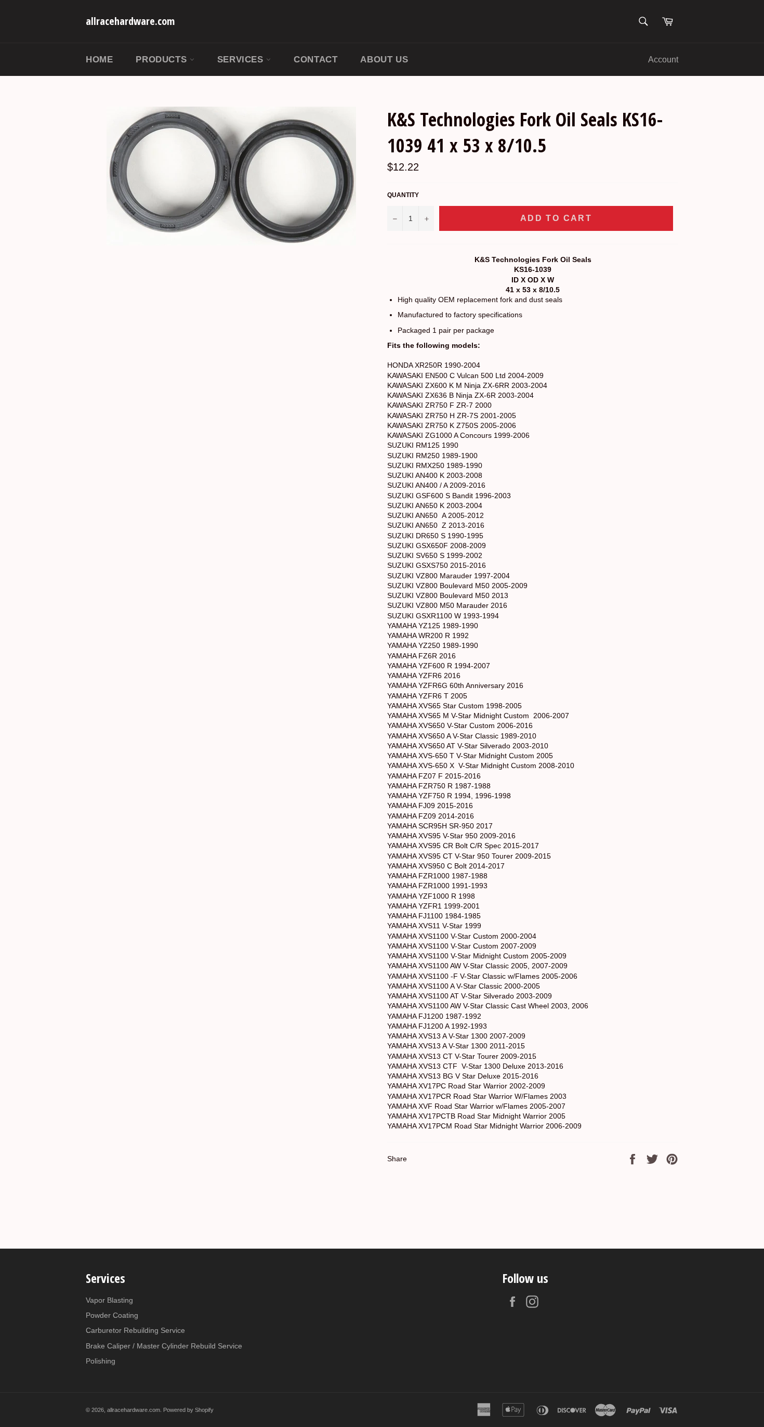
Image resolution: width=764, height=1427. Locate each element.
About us (384, 59)
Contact (315, 59)
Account (663, 59)
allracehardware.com (130, 21)
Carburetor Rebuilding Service (135, 1330)
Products (162, 59)
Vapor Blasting (109, 1300)
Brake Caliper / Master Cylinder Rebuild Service (164, 1346)
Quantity (403, 195)
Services (241, 59)
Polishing (100, 1361)
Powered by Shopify (188, 1410)
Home (99, 59)
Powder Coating (112, 1315)
